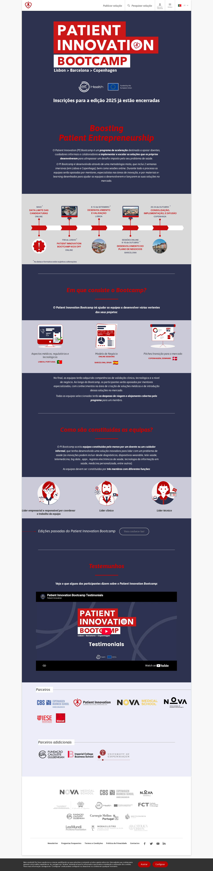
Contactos (134, 843)
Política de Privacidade (116, 843)
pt (184, 5)
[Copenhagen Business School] (116, 794)
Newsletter (53, 843)
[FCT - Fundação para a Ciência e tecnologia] (149, 804)
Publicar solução (112, 5)
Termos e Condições (94, 843)
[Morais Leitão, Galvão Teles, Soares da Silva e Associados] (107, 828)
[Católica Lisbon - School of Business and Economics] (138, 828)
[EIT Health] (114, 805)
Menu (170, 7)
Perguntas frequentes (71, 843)
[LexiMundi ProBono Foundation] (76, 828)
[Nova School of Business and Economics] (146, 793)
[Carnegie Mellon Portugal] (105, 817)
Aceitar (144, 864)
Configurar (160, 864)
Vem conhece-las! (134, 531)
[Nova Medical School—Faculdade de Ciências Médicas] (77, 792)
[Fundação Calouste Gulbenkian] (76, 816)
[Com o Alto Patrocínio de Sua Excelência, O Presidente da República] (72, 805)
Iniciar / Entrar (160, 7)
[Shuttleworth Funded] (135, 816)
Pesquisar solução (142, 5)
